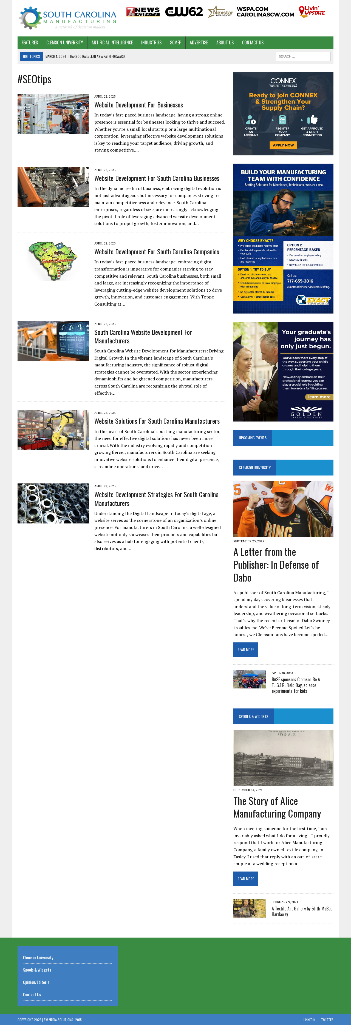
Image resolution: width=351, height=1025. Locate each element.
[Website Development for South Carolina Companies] (53, 277)
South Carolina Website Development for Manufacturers (143, 336)
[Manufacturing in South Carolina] (68, 18)
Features (30, 42)
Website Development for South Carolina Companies (156, 251)
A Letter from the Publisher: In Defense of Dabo (276, 564)
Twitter (327, 1019)
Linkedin (309, 1019)
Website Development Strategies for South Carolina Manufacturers (156, 498)
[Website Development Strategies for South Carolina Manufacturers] (53, 520)
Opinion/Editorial (36, 982)
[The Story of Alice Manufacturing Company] (283, 782)
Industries (151, 42)
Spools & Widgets (253, 716)
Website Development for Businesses (138, 104)
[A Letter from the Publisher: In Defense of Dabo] (283, 534)
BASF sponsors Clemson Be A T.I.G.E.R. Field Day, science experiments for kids (296, 685)
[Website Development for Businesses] (53, 130)
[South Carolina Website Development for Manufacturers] (53, 357)
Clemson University (64, 42)
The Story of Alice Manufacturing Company (277, 807)
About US (225, 42)
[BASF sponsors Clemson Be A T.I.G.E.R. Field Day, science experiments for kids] (249, 685)
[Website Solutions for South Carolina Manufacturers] (53, 446)
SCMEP (175, 42)
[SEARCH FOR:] (303, 55)
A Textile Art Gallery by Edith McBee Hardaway (302, 911)
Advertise (199, 42)
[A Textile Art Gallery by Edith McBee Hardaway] (249, 914)
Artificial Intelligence (112, 42)
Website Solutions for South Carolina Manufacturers (157, 421)
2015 (78, 1019)
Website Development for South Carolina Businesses (156, 178)
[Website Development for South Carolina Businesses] (53, 203)
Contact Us (253, 42)
